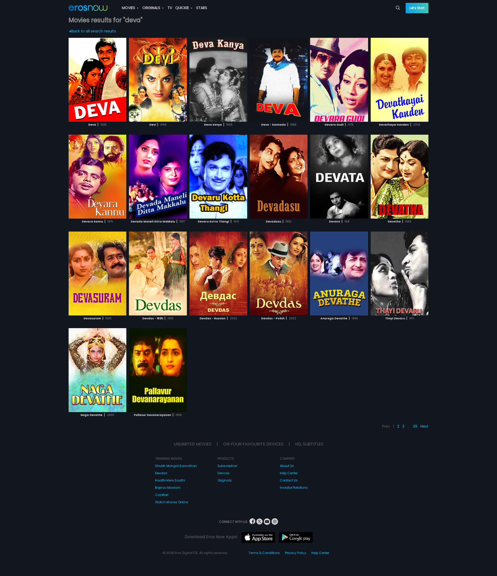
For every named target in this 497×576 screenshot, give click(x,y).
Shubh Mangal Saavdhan (176, 466)
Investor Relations (294, 487)
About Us (287, 466)
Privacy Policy (295, 553)
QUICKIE (182, 7)
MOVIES (129, 7)
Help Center (289, 473)
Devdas (161, 473)
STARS (201, 7)
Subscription (227, 466)
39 (415, 426)
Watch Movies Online (171, 502)
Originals (224, 480)
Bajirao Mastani (167, 487)
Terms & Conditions (264, 553)
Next (424, 426)
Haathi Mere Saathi (170, 480)
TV (169, 7)
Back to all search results (93, 31)
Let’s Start (417, 8)
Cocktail (161, 495)
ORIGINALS (151, 7)
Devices (223, 473)
